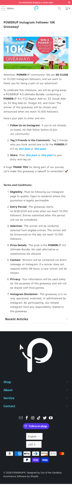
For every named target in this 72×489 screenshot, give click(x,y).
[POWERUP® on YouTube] (50, 418)
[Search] (59, 8)
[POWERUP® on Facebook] (26, 418)
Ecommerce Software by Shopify (21, 476)
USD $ (31, 444)
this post (24, 148)
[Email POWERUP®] (20, 418)
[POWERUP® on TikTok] (38, 418)
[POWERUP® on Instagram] (32, 418)
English (32, 436)
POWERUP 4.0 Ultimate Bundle (25, 94)
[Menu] (2, 8)
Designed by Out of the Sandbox (44, 472)
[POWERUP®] (36, 8)
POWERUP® (19, 472)
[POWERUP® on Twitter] (44, 418)
